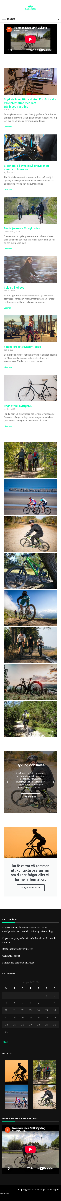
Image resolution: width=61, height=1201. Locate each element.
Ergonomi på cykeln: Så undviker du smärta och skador (26, 167)
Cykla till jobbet (14, 287)
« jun (5, 1041)
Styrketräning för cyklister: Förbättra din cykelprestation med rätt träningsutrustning (30, 103)
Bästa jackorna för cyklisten (22, 228)
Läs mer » (8, 127)
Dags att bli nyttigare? (18, 406)
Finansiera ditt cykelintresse (22, 346)
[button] (7, 782)
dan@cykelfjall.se (31, 887)
